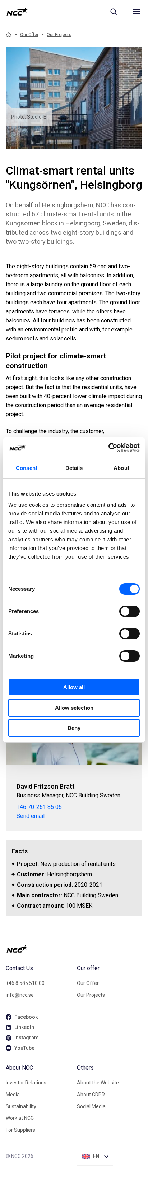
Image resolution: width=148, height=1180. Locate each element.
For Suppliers (20, 1130)
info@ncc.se (20, 995)
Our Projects (59, 34)
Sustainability (21, 1106)
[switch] (129, 611)
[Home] (8, 35)
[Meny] (136, 11)
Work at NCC (20, 1118)
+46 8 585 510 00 (25, 983)
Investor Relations (26, 1083)
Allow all (74, 687)
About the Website (98, 1083)
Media (13, 1094)
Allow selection (74, 708)
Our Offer (29, 34)
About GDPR (91, 1094)
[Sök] (113, 11)
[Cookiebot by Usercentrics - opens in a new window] (108, 447)
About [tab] (121, 468)
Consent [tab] (26, 468)
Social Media (91, 1106)
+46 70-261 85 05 (39, 806)
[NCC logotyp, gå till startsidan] (17, 11)
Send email (31, 816)
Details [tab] (74, 468)
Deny (74, 728)
